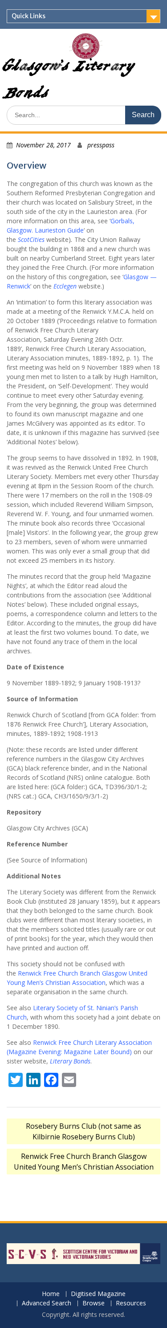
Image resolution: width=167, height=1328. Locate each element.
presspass (100, 145)
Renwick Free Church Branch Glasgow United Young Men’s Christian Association (84, 1161)
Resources (131, 1303)
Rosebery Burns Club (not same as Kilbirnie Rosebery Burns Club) (83, 1131)
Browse (93, 1303)
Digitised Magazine (98, 1294)
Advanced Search (46, 1303)
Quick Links (28, 16)
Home (51, 1294)
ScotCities (31, 239)
